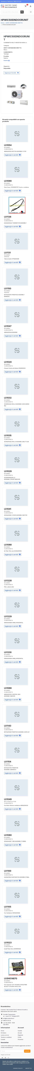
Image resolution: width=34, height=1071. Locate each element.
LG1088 (8, 544)
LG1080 (8, 835)
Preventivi (20, 1039)
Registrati (20, 1035)
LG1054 (8, 145)
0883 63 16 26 (7, 1020)
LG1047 (7, 326)
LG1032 (8, 398)
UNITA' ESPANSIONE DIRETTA (14, 23)
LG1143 (7, 726)
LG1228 (8, 580)
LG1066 (8, 688)
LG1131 (7, 252)
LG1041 (7, 509)
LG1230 (8, 652)
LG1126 (7, 217)
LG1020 (8, 362)
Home (2, 23)
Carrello (20, 1030)
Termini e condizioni (6, 1037)
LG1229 (8, 616)
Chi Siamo (3, 1033)
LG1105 (7, 907)
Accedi (20, 1033)
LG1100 (7, 871)
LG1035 (7, 435)
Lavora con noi (5, 1035)
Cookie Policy (18, 1068)
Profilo (19, 1037)
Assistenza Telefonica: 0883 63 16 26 (11, 1)
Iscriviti (27, 1051)
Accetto (28, 1068)
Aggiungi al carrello (12, 155)
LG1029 (8, 471)
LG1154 (7, 761)
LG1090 (8, 181)
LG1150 (7, 288)
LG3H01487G (10, 978)
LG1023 (8, 942)
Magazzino (7, 66)
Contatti (3, 1039)
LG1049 (8, 799)
